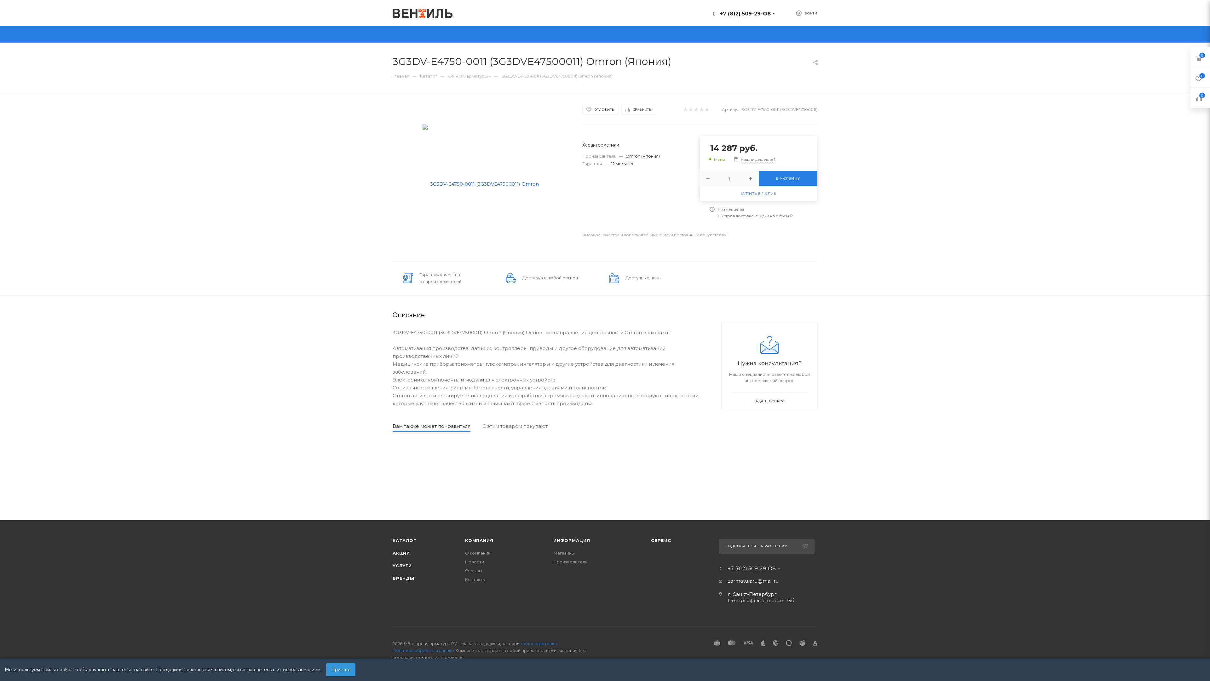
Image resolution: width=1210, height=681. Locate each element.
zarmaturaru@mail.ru (753, 581)
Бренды (403, 578)
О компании (478, 553)
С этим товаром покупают (515, 426)
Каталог (404, 540)
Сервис (661, 540)
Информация (571, 540)
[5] (706, 110)
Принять (340, 669)
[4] (701, 110)
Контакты (475, 579)
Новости (474, 561)
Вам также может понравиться (431, 426)
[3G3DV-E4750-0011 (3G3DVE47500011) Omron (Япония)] (482, 183)
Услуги (402, 565)
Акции (401, 553)
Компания (479, 540)
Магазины (564, 553)
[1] (685, 110)
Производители (570, 561)
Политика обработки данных (423, 650)
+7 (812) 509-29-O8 (745, 14)
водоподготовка (539, 643)
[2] (690, 110)
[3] (696, 110)
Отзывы (473, 570)
